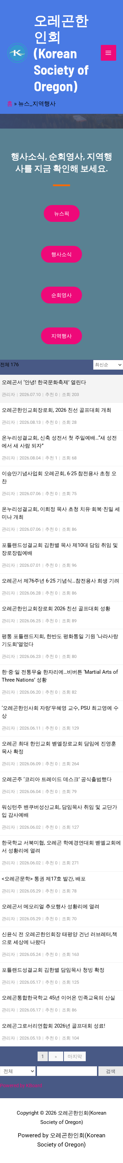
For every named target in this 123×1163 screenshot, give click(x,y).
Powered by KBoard (21, 1085)
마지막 (75, 1056)
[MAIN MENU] (109, 53)
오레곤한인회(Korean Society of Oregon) (61, 53)
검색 (110, 1071)
